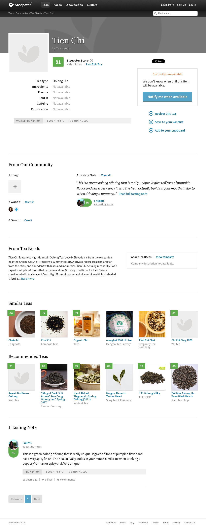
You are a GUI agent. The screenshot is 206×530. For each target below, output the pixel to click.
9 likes (49, 479)
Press (123, 522)
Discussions (74, 4)
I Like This (43, 480)
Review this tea (165, 113)
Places (57, 4)
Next (37, 499)
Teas (45, 4)
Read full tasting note (133, 194)
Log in (192, 4)
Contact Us (190, 522)
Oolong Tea (60, 81)
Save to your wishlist (169, 122)
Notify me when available (167, 96)
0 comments (67, 479)
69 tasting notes (103, 204)
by (61, 48)
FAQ (132, 522)
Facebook (143, 522)
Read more (27, 278)
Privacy (176, 522)
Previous (16, 499)
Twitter (155, 522)
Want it (29, 202)
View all (106, 175)
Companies (22, 13)
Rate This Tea (94, 64)
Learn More (167, 4)
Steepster (22, 5)
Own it (28, 220)
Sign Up (181, 4)
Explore (92, 4)
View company (165, 257)
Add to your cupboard (170, 130)
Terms (166, 522)
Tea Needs (36, 13)
